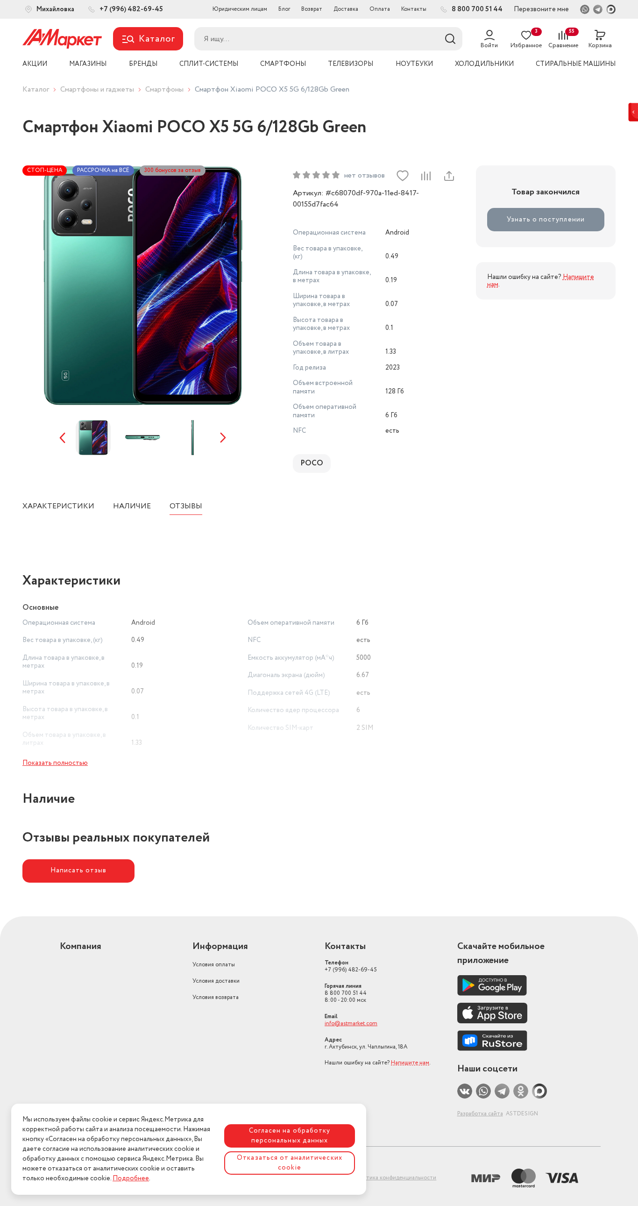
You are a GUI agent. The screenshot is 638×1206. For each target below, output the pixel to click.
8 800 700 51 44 (346, 993)
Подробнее (131, 1178)
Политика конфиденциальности (394, 1178)
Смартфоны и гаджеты (97, 89)
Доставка (345, 9)
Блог (284, 9)
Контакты (413, 9)
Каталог (35, 89)
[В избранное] (402, 175)
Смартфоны (164, 89)
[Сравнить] (425, 175)
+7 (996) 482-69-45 (351, 966)
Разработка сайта (480, 1114)
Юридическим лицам (240, 9)
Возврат (311, 9)
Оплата (379, 9)
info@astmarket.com (351, 1024)
